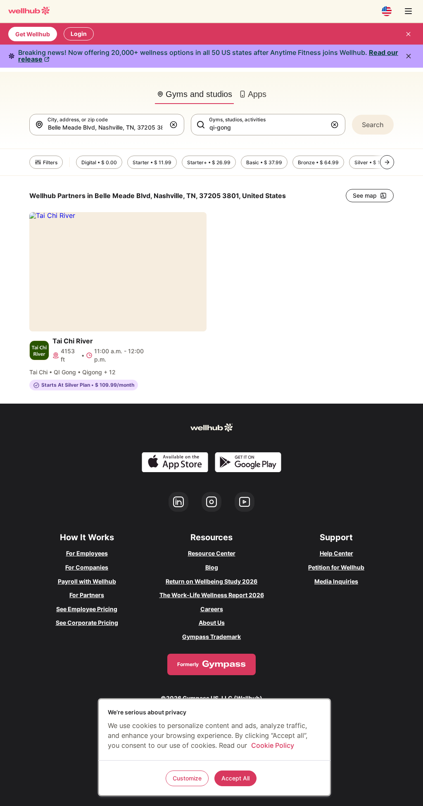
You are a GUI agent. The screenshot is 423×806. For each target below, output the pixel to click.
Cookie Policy (272, 745)
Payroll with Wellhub (87, 581)
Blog (211, 567)
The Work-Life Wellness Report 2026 (211, 594)
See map (365, 195)
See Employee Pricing (86, 608)
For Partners (86, 594)
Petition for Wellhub (336, 567)
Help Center (336, 553)
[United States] (387, 11)
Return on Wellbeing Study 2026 (211, 581)
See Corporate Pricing (87, 622)
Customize (187, 778)
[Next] (387, 162)
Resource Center (211, 553)
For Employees (87, 553)
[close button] (408, 33)
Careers (211, 608)
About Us (212, 622)
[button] (175, 124)
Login (79, 33)
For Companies (86, 567)
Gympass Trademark (211, 636)
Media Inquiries (336, 581)
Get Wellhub (32, 34)
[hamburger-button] (408, 11)
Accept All (235, 778)
